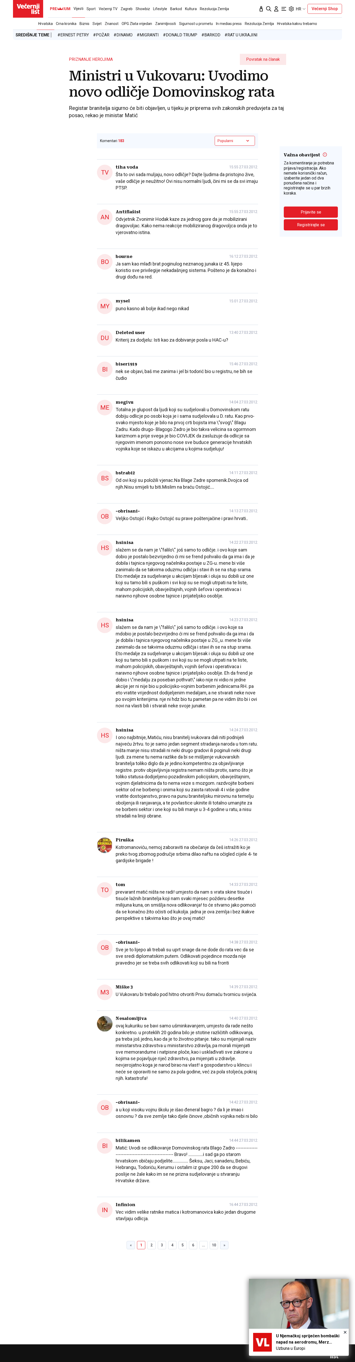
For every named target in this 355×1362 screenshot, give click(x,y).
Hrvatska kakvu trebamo (297, 24)
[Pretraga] (269, 9)
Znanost (112, 24)
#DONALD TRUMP (180, 34)
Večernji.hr (28, 9)
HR (298, 8)
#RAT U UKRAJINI (241, 34)
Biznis (84, 24)
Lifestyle (160, 9)
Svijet (97, 24)
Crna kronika (66, 24)
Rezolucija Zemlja (259, 24)
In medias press (229, 24)
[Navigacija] (284, 9)
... (203, 1245)
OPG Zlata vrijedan (137, 24)
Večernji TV (108, 9)
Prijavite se (311, 212)
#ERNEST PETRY (73, 34)
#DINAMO (123, 34)
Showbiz (143, 9)
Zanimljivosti (165, 24)
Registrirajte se (311, 224)
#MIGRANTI (148, 34)
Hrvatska (45, 24)
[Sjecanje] (261, 9)
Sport (91, 9)
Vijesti (78, 8)
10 (214, 1245)
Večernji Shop (325, 8)
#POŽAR (101, 34)
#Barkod (210, 34)
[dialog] (299, 1317)
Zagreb (127, 9)
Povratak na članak (263, 59)
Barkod (176, 9)
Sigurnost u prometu (196, 24)
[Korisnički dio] (276, 9)
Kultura (191, 9)
